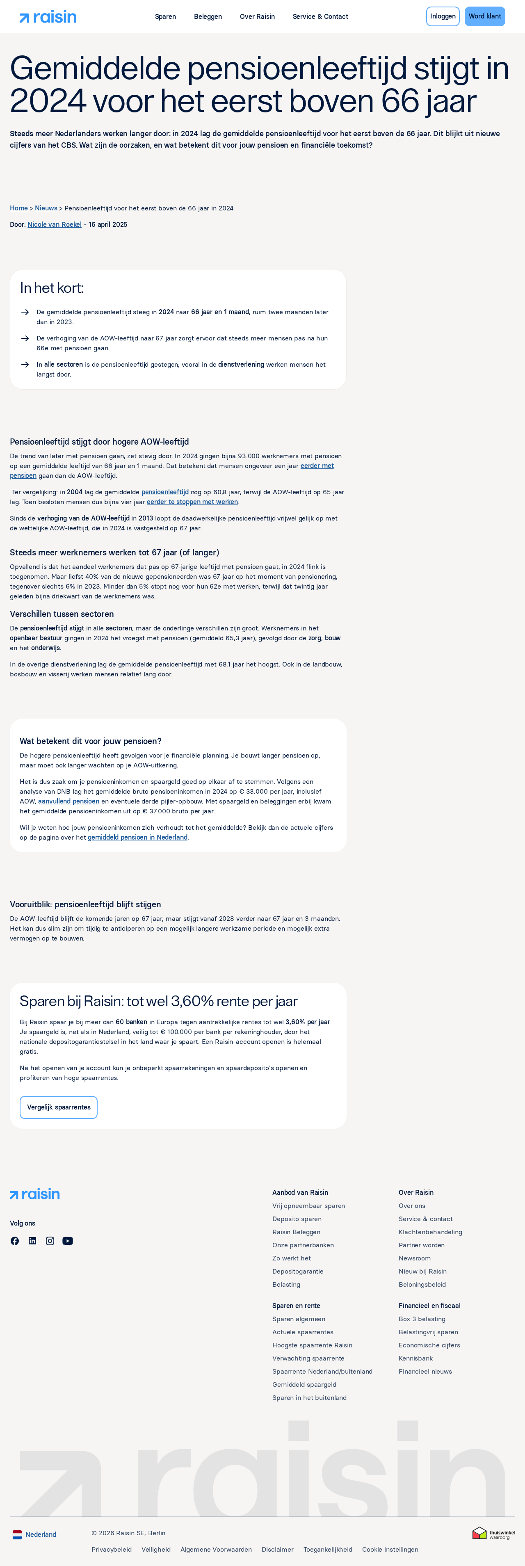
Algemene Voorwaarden (216, 1549)
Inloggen (443, 16)
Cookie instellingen (390, 1549)
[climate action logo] (493, 1533)
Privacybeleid (111, 1549)
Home (19, 208)
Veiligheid (156, 1549)
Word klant (485, 16)
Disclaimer (278, 1549)
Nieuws (46, 208)
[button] (165, 16)
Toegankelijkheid (328, 1549)
